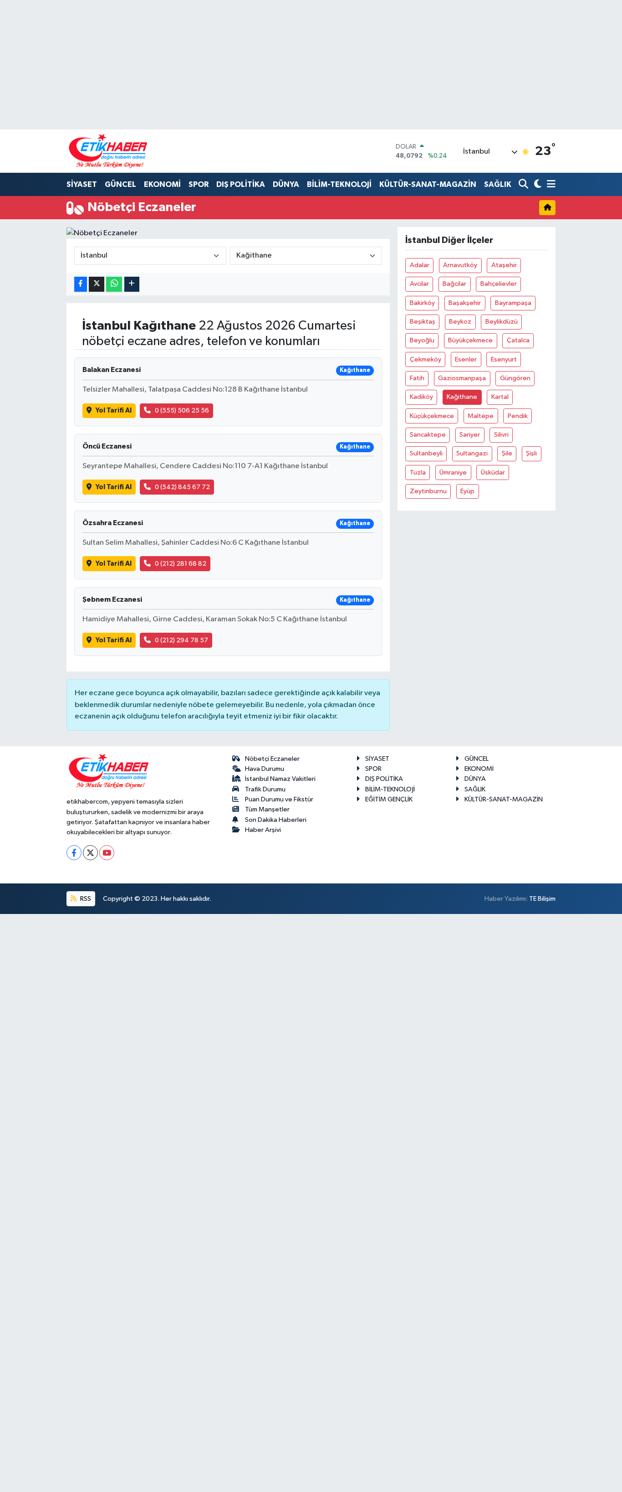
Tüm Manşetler (267, 809)
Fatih (417, 378)
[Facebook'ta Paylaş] (80, 284)
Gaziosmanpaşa (462, 378)
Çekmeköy (425, 359)
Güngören (515, 378)
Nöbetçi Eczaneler (272, 758)
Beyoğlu (422, 340)
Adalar (419, 265)
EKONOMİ (162, 184)
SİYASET (81, 184)
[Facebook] (74, 852)
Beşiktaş (422, 321)
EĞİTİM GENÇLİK (389, 799)
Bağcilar (454, 283)
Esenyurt (504, 359)
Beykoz (460, 321)
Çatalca (518, 340)
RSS (85, 898)
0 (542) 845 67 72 (182, 487)
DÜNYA (286, 184)
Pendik (518, 416)
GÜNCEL (120, 184)
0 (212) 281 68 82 (180, 563)
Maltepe (481, 416)
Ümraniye (453, 472)
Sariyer (469, 434)
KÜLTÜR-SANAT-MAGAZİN (427, 184)
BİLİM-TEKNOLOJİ (339, 184)
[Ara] (524, 185)
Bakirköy (422, 302)
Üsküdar (493, 472)
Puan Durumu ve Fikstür (279, 799)
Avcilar (419, 283)
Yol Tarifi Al (114, 410)
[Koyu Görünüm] (536, 185)
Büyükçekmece (470, 340)
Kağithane (462, 396)
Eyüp (467, 491)
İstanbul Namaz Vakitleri (280, 778)
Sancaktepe (428, 434)
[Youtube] (106, 852)
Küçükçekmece (432, 416)
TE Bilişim (542, 898)
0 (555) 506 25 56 (182, 410)
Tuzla (418, 472)
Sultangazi (472, 453)
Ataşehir (504, 265)
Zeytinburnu (428, 491)
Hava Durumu (264, 768)
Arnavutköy (460, 265)
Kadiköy (421, 396)
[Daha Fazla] (131, 284)
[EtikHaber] (108, 151)
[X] (90, 852)
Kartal (500, 396)
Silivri (501, 434)
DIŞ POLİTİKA (240, 184)
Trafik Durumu (265, 789)
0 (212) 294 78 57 (181, 640)
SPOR (199, 184)
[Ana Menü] (549, 185)
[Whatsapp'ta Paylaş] (114, 284)
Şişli (531, 453)
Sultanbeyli (426, 453)
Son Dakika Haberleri (275, 819)
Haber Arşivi (263, 829)
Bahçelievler (498, 283)
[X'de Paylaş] (96, 284)
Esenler (466, 359)
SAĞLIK (497, 184)
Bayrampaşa (513, 302)
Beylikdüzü (501, 321)
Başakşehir (465, 302)
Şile (507, 453)
